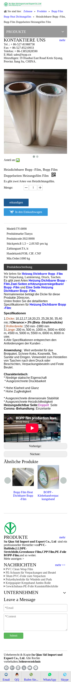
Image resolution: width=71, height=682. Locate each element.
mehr (62, 40)
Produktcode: (15, 238)
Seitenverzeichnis (30, 661)
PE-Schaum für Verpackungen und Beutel (31, 572)
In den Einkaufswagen (28, 212)
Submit (13, 635)
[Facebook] (6, 667)
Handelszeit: (14, 253)
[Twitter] (24, 667)
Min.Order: (13, 258)
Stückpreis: (13, 243)
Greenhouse (26, 551)
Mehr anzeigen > (14, 558)
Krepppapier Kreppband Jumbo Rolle (28, 582)
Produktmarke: (15, 233)
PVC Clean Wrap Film (19, 569)
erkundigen (16, 202)
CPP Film (48, 551)
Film (37, 551)
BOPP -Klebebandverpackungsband (48, 496)
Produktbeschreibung (19, 267)
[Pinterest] (35, 667)
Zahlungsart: (14, 248)
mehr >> (60, 565)
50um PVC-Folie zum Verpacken (26, 576)
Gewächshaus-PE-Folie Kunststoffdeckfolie (32, 586)
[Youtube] (29, 667)
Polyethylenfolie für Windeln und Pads (29, 579)
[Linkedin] (18, 667)
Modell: (11, 228)
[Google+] (12, 667)
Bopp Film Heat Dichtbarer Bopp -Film (23, 496)
